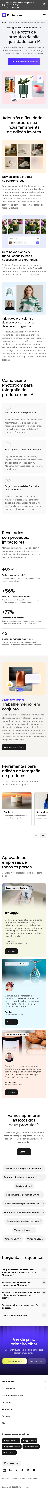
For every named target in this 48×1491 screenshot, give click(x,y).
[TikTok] (22, 1470)
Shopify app (10, 1452)
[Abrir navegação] (44, 15)
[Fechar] (44, 3)
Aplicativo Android (13, 1446)
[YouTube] (34, 1470)
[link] (24, 1168)
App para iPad (30, 1441)
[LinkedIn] (4, 1470)
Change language (12, 7)
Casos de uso (12, 22)
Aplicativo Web (32, 1446)
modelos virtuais (14, 331)
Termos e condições (10, 1478)
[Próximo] (43, 835)
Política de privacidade (28, 1478)
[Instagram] (16, 1470)
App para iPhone (12, 1441)
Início (4, 22)
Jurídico (21, 1482)
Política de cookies (9, 1482)
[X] (28, 1470)
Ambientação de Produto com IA (23, 186)
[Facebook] (10, 1470)
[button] (24, 1272)
